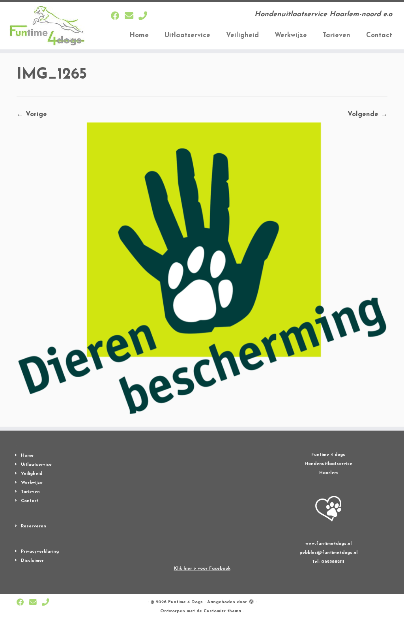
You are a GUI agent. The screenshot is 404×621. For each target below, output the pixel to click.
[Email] (131, 16)
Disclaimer (32, 561)
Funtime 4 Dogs (185, 602)
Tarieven (336, 35)
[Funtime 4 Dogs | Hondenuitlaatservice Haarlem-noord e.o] (47, 25)
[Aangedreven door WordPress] (251, 601)
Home (139, 35)
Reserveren (33, 526)
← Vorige (32, 114)
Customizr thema (222, 611)
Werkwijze (291, 35)
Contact (379, 35)
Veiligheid (242, 35)
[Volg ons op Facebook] (118, 16)
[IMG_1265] (202, 268)
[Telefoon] (145, 16)
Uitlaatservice (187, 35)
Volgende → (367, 114)
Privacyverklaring (40, 551)
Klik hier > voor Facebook (202, 568)
